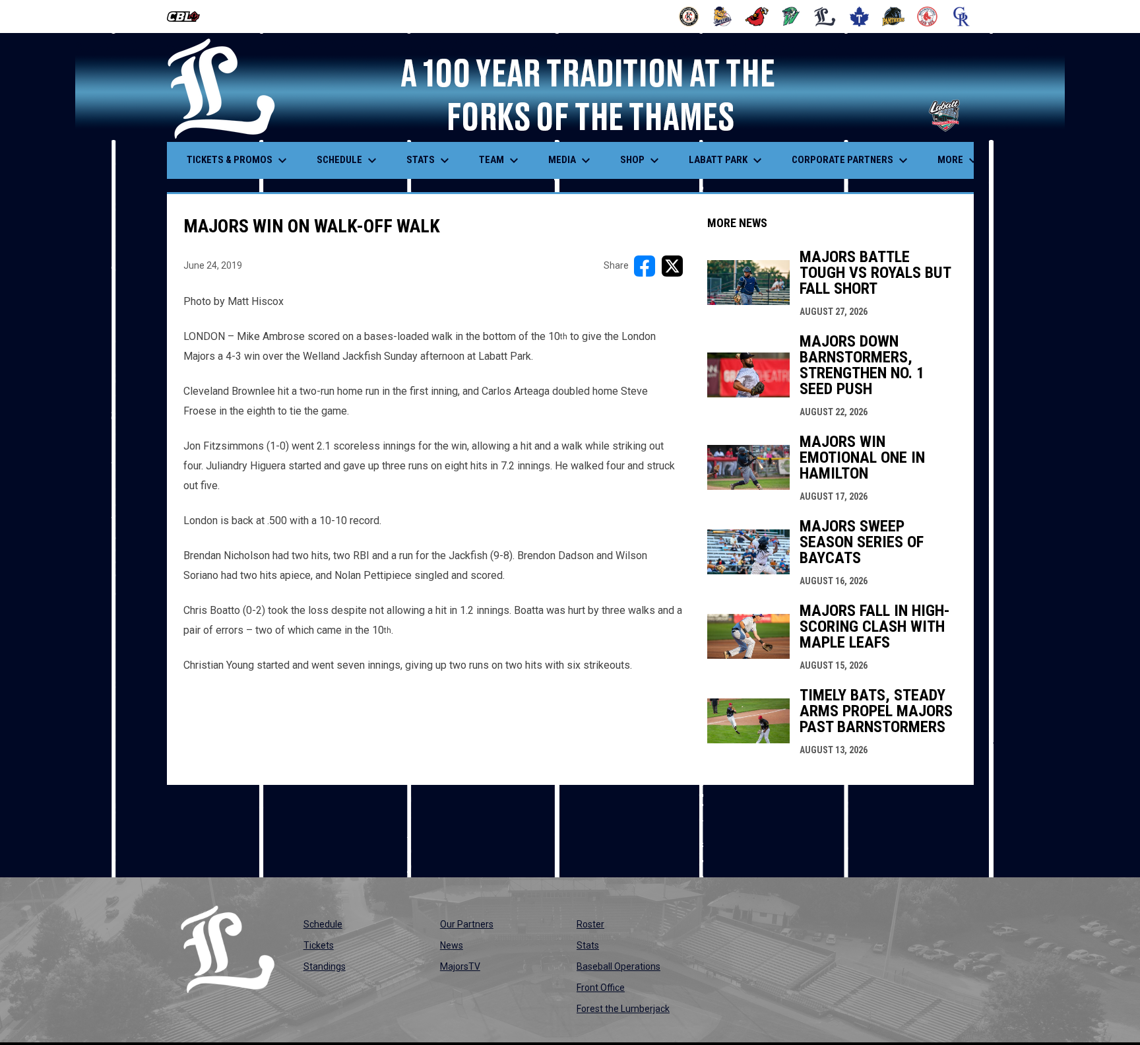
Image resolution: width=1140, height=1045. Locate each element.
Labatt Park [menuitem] (727, 160)
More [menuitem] (959, 160)
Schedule (322, 924)
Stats (588, 945)
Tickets (318, 945)
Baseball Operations (618, 966)
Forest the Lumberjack (623, 1008)
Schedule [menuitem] (348, 160)
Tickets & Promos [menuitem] (238, 160)
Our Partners (466, 924)
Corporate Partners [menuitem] (851, 160)
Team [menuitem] (500, 160)
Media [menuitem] (571, 160)
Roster (590, 924)
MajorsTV (460, 966)
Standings (324, 966)
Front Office (601, 987)
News (451, 945)
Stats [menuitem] (429, 160)
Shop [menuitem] (641, 160)
